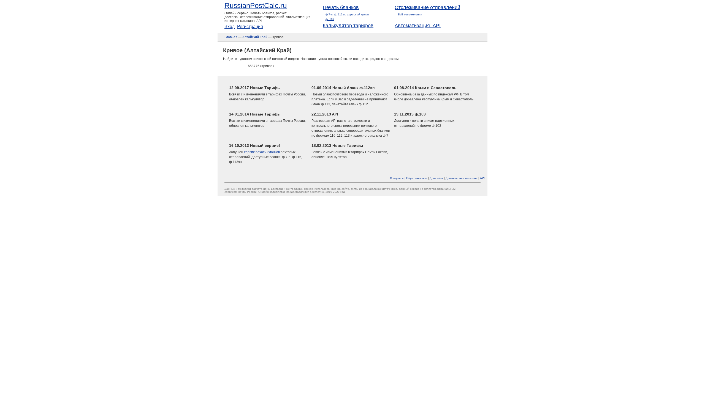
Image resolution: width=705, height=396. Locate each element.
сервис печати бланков (262, 152)
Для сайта (436, 178)
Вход (229, 26)
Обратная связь (416, 178)
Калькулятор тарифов (348, 25)
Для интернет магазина (462, 178)
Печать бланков (341, 7)
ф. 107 (330, 19)
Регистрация (250, 26)
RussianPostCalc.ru (255, 5)
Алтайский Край (254, 37)
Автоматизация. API (418, 25)
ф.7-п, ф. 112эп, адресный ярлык (347, 14)
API (482, 178)
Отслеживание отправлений (427, 7)
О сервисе (397, 178)
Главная (230, 37)
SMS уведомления (409, 14)
